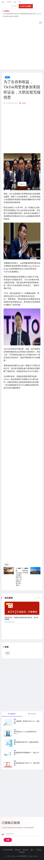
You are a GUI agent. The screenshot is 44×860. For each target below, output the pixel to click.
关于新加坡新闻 (8, 850)
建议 (31, 850)
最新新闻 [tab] (12, 714)
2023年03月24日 (11, 103)
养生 (8, 604)
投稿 (3, 2)
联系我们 (22, 852)
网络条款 (18, 850)
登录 (15, 2)
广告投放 (38, 850)
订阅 (7, 840)
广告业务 (9, 2)
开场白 (6, 564)
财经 (15, 719)
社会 (7, 77)
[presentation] (37, 14)
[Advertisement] (22, 48)
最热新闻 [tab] (33, 714)
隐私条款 (25, 850)
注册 (19, 2)
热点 (15, 729)
